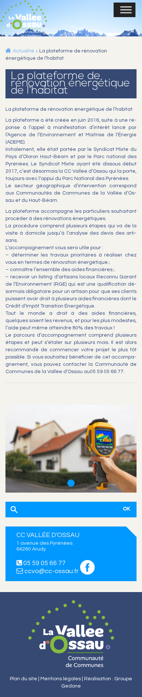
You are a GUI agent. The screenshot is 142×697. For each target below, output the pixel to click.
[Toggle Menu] (126, 9)
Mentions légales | (62, 678)
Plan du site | (25, 678)
